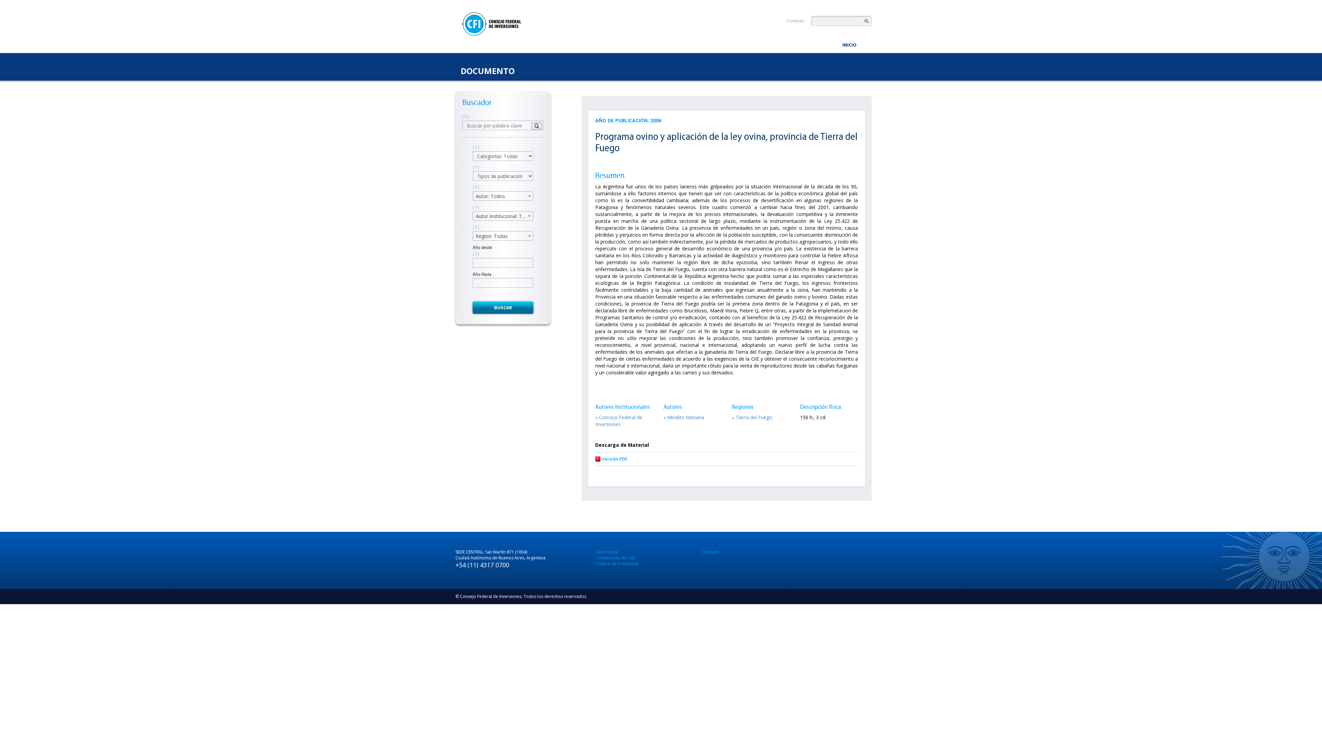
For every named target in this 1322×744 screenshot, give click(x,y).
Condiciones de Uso (616, 558)
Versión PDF (615, 459)
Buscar (503, 307)
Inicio (849, 45)
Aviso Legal (607, 552)
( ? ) (465, 117)
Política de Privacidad (617, 564)
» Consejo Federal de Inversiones (618, 420)
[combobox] (503, 196)
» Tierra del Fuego (752, 417)
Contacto (795, 21)
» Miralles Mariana (683, 417)
